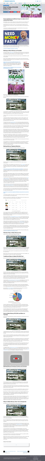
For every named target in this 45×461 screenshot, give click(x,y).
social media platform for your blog (15, 216)
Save (15, 3)
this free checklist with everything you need (11, 230)
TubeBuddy (12, 67)
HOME (4, 3)
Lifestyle (20, 3)
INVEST (11, 3)
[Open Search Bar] (41, 3)
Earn (7, 3)
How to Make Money (6, 5)
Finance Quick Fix (9, 1)
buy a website (23, 164)
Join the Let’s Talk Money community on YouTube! (10, 48)
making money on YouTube (13, 347)
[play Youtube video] (16, 37)
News (25, 3)
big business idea (13, 122)
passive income (12, 52)
